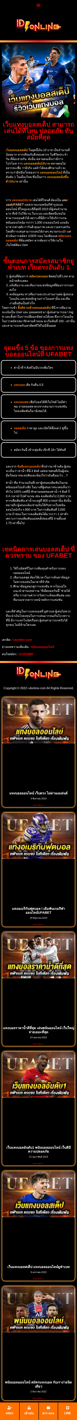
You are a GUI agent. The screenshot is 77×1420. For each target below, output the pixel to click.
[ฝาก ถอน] (48, 1407)
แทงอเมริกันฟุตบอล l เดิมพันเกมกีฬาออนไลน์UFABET (38, 911)
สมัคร (9, 1413)
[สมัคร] (9, 1407)
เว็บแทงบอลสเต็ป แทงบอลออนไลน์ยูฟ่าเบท (38, 1267)
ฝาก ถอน (48, 1413)
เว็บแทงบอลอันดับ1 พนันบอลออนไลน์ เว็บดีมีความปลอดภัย (38, 1149)
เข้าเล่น (29, 1413)
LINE (67, 1413)
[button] (39, 5)
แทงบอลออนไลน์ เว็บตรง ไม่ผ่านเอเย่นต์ (38, 793)
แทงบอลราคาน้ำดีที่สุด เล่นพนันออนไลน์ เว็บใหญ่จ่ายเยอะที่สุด (38, 1030)
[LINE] (67, 1407)
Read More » (38, 805)
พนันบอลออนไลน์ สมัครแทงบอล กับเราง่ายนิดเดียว (38, 1384)
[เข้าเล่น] (29, 1407)
